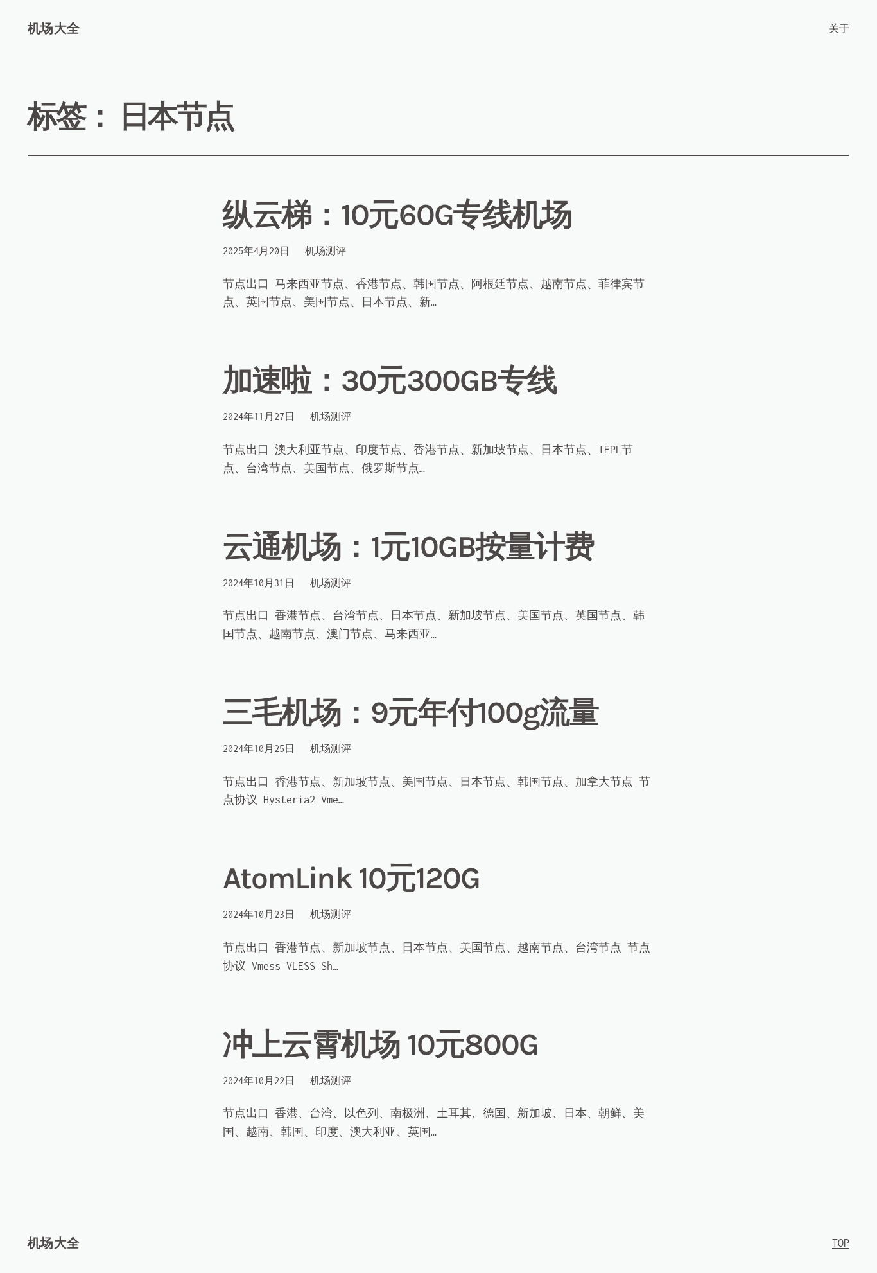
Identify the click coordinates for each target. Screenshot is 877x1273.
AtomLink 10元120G (351, 878)
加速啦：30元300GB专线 (390, 380)
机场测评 (325, 250)
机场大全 (54, 28)
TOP (840, 1243)
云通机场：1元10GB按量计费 (408, 547)
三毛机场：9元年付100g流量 (410, 712)
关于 (839, 28)
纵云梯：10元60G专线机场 (397, 215)
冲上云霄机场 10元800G (380, 1044)
